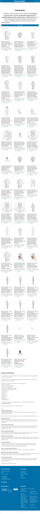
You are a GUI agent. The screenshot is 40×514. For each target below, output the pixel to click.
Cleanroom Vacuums (33, 507)
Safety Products (32, 502)
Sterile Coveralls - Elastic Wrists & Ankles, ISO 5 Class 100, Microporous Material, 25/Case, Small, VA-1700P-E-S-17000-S (6, 361)
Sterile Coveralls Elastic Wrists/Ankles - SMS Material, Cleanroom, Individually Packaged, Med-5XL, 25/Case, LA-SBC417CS (20, 240)
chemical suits (21, 17)
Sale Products (32, 488)
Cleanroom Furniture (24, 496)
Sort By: (3, 28)
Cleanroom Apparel (24, 491)
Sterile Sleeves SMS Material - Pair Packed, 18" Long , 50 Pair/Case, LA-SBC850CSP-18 (32, 191)
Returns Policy (23, 472)
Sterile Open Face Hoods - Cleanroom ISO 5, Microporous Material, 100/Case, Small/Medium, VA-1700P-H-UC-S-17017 (32, 265)
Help (21, 476)
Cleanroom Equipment (33, 493)
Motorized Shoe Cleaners (34, 501)
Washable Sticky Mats (33, 499)
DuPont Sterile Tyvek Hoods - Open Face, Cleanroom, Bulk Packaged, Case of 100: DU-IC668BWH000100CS (20, 361)
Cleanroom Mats (32, 498)
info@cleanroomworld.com (6, 403)
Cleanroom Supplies (33, 496)
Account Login (23, 471)
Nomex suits (31, 17)
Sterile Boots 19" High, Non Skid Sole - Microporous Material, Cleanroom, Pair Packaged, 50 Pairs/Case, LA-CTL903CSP (6, 144)
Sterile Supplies (32, 504)
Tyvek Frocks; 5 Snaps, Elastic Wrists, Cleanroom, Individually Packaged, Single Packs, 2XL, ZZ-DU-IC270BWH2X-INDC (19, 168)
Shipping (22, 475)
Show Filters (20, 25)
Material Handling (24, 498)
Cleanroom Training (24, 507)
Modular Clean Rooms (24, 501)
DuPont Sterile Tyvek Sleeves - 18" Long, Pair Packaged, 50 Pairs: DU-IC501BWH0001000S (19, 337)
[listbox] (9, 28)
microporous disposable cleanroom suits (24, 15)
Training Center (23, 477)
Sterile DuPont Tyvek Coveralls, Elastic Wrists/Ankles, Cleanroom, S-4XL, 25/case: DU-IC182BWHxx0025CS (32, 43)
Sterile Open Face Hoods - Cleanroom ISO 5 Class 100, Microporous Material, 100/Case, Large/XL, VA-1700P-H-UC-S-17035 (19, 265)
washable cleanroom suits (9, 17)
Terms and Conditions (24, 474)
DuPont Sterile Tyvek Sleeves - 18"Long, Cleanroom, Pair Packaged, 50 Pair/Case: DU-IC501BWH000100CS (32, 337)
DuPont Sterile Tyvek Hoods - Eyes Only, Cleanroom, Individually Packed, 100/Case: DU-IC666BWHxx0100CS (7, 168)
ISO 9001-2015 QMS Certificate (10, 491)
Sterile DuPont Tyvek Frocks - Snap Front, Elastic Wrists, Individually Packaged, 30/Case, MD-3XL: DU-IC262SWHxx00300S (7, 266)
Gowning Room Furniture (34, 497)
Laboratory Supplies (24, 499)
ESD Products (23, 497)
